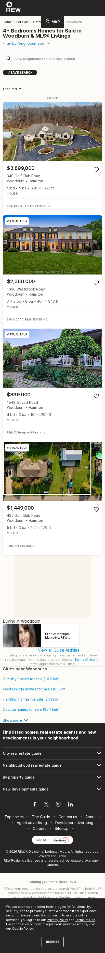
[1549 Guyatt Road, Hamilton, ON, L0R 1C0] (52, 385)
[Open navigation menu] (95, 8)
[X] (46, 805)
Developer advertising (74, 822)
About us (92, 817)
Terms (62, 856)
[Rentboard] (61, 839)
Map (55, 22)
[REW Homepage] (13, 8)
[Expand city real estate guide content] (52, 753)
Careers (39, 828)
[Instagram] (58, 805)
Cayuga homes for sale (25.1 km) (30, 709)
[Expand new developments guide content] (52, 789)
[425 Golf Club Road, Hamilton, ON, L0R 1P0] (52, 498)
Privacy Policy (57, 920)
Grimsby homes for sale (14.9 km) (31, 679)
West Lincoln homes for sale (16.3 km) (35, 689)
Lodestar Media (57, 851)
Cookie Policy (22, 928)
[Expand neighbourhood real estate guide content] (52, 765)
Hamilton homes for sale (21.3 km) (31, 699)
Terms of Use (85, 659)
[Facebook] (34, 805)
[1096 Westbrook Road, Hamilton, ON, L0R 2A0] (52, 272)
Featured (10, 89)
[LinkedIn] (70, 805)
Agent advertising (32, 822)
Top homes (14, 817)
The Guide (41, 817)
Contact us (68, 817)
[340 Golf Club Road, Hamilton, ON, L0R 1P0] (52, 158)
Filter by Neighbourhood (23, 43)
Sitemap (62, 828)
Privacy (44, 856)
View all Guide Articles (58, 650)
